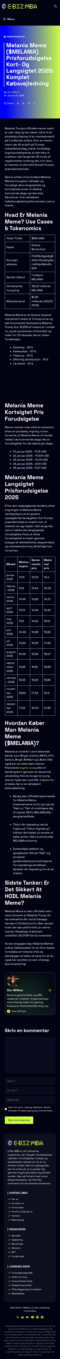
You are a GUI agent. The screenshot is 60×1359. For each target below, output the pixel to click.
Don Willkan (13, 92)
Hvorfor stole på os (22, 1211)
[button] (55, 6)
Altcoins (16, 1248)
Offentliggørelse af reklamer (26, 1289)
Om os (15, 1199)
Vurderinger (18, 1256)
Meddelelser (18, 1293)
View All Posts (18, 1011)
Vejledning (17, 1239)
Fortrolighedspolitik (22, 1272)
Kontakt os (18, 1203)
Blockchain (18, 1243)
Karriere (16, 1215)
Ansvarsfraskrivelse (22, 1281)
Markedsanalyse (16, 36)
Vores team (18, 1207)
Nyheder (16, 1235)
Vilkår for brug (19, 1277)
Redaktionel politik (22, 1285)
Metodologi (18, 1219)
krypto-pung (28, 767)
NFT (14, 1252)
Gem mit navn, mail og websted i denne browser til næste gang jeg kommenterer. (30, 1109)
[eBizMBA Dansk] (19, 6)
